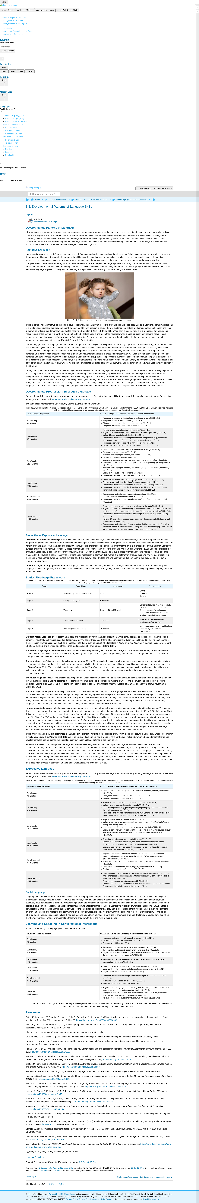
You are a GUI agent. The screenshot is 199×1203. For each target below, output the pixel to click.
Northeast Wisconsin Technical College (91, 200)
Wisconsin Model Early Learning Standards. (72, 399)
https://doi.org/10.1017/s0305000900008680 (96, 1020)
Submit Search (8, 51)
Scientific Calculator (13, 134)
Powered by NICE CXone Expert (62, 1194)
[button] (9, 152)
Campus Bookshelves (57, 200)
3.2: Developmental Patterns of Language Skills (55, 1168)
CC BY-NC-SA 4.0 (138, 1168)
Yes (53, 1184)
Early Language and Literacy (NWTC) (132, 200)
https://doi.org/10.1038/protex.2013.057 (44, 1094)
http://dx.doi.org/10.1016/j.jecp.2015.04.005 (50, 1052)
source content (56, 1171)
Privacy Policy (72, 1199)
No (64, 1184)
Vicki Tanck (43, 1171)
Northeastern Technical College (45, 222)
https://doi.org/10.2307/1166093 (117, 1059)
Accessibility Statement (104, 1199)
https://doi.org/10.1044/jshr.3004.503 (47, 1139)
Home (37, 200)
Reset (4, 67)
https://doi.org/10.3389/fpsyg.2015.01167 (81, 1067)
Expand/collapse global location (171, 199)
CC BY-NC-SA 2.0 (87, 1162)
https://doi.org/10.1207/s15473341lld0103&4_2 (106, 1086)
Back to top (30, 1177)
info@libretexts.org (151, 1199)
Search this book (7, 43)
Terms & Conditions (87, 1199)
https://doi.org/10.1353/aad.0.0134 (54, 1079)
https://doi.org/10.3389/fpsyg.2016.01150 (94, 1102)
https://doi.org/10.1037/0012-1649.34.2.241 (46, 1109)
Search (30, 194)
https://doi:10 (48, 1124)
